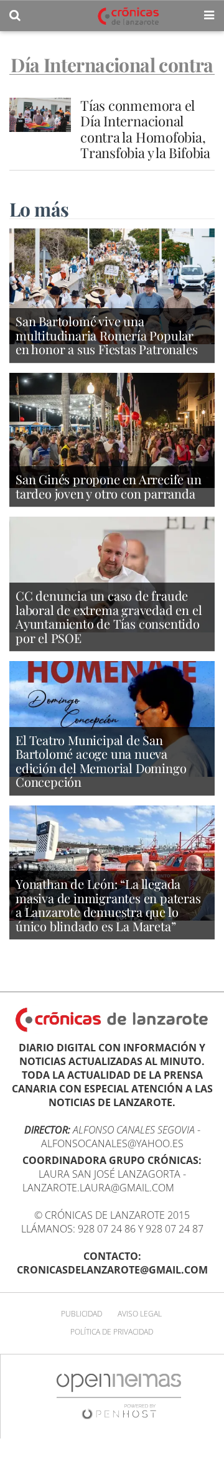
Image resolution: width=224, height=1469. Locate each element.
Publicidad (81, 1313)
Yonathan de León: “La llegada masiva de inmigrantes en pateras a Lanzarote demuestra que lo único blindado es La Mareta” (108, 904)
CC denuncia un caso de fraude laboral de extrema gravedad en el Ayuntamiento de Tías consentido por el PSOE (109, 616)
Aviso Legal (140, 1313)
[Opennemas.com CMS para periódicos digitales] (119, 1396)
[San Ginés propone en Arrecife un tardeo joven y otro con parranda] (112, 429)
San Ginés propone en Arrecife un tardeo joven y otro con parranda (109, 486)
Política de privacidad (111, 1331)
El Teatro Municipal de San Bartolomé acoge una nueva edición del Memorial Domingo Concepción (101, 761)
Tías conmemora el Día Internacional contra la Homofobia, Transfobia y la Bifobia (146, 129)
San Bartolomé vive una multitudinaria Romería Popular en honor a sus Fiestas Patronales (106, 334)
